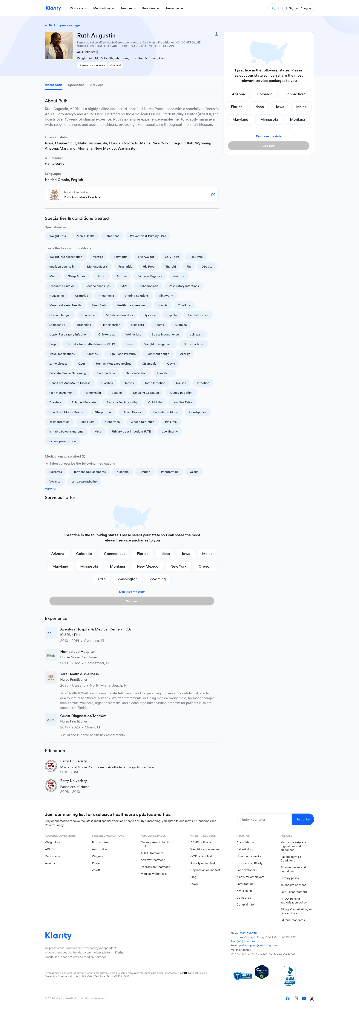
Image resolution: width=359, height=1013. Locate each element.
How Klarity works (249, 856)
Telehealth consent (293, 885)
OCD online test (201, 856)
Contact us (244, 897)
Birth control (100, 842)
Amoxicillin (99, 849)
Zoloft (96, 870)
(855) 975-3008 (246, 941)
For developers (247, 870)
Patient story (245, 849)
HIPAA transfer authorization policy (293, 900)
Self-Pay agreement (293, 892)
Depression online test (205, 870)
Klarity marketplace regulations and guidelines (293, 846)
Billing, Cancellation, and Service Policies (296, 911)
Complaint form (247, 904)
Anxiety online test (202, 863)
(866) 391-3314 (248, 933)
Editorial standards (292, 920)
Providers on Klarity (250, 863)
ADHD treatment (152, 853)
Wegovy (97, 856)
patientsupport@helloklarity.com (258, 945)
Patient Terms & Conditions (291, 858)
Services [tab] (96, 85)
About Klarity (245, 842)
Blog (193, 877)
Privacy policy (289, 878)
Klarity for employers (250, 877)
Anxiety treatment (153, 860)
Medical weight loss (154, 873)
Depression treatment (155, 867)
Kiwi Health (244, 890)
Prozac (96, 863)
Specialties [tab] (76, 85)
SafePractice (245, 884)
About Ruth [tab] (53, 85)
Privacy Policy (54, 825)
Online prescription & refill (155, 844)
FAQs (194, 884)
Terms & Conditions (198, 821)
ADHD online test (202, 842)
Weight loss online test (205, 849)
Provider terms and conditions (293, 869)
